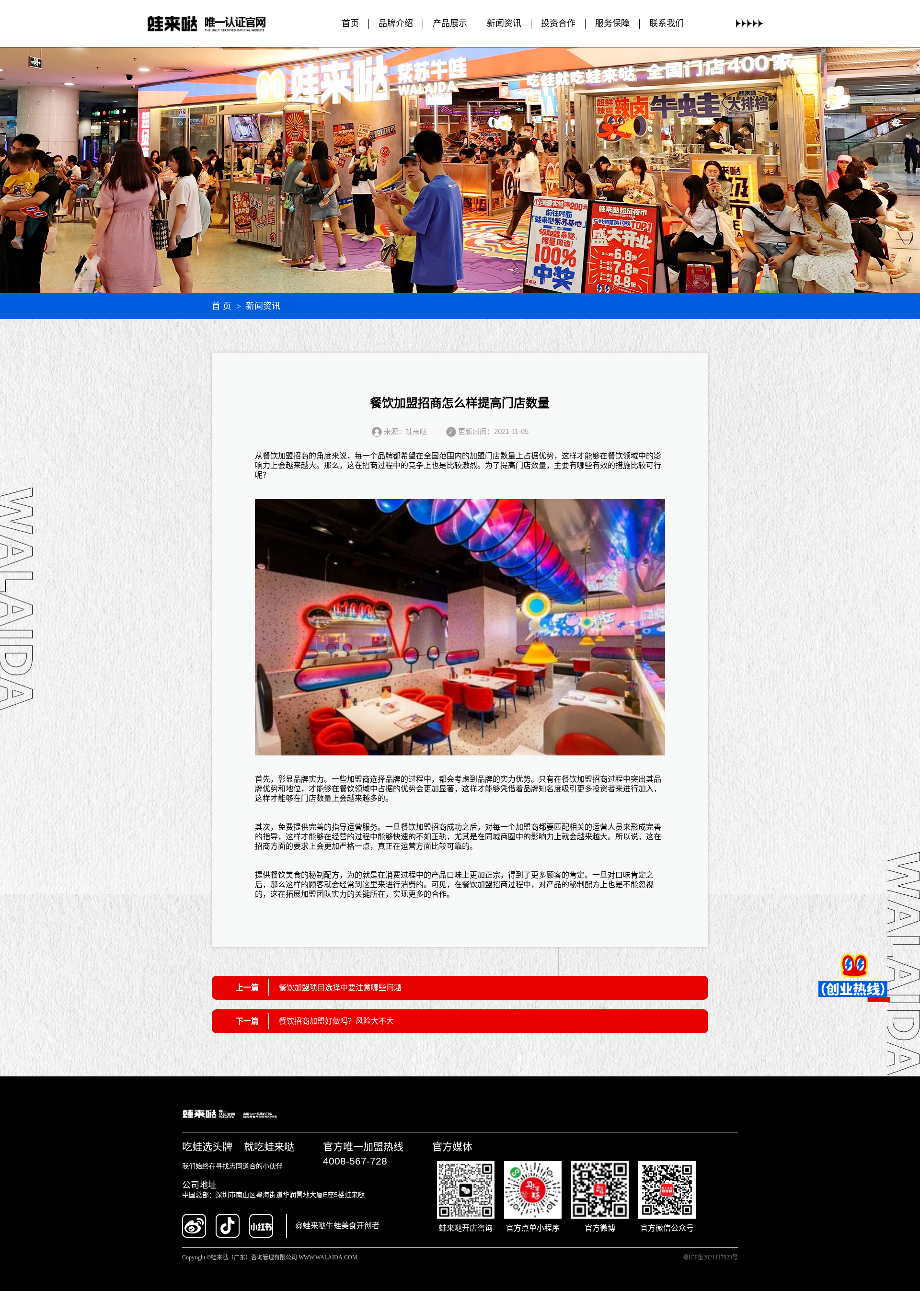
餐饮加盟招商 (286, 456)
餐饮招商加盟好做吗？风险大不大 (336, 1021)
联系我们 (666, 23)
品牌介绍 (396, 23)
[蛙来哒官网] (216, 24)
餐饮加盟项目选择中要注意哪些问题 (340, 987)
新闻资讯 (504, 23)
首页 (350, 23)
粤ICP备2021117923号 (710, 1257)
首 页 (221, 306)
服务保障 (612, 23)
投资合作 (558, 23)
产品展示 (450, 23)
